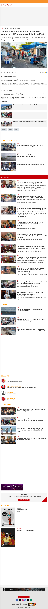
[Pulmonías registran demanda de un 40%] (8, 166)
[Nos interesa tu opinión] (24, 589)
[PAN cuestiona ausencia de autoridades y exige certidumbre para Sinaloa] (8, 186)
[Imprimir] (18, 72)
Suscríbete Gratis (24, 499)
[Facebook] (2, 72)
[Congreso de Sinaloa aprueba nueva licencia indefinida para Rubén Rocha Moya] (8, 259)
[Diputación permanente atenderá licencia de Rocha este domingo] (8, 440)
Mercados (4, 129)
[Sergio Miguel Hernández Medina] (3, 387)
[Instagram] (23, 600)
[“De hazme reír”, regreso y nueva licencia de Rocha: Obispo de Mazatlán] (8, 295)
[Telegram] (10, 72)
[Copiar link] (15, 72)
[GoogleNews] (25, 600)
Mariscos (16, 129)
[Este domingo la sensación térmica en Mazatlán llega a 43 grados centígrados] (8, 199)
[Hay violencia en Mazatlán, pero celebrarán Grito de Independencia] (8, 411)
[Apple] (28, 600)
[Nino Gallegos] (3, 393)
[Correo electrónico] (13, 72)
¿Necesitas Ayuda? (24, 597)
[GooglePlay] (31, 600)
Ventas (10, 129)
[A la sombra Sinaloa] (3, 380)
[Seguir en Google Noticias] (46, 72)
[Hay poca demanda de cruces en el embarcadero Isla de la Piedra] (8, 157)
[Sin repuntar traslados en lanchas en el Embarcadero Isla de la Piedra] (8, 147)
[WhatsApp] (7, 72)
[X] (5, 72)
